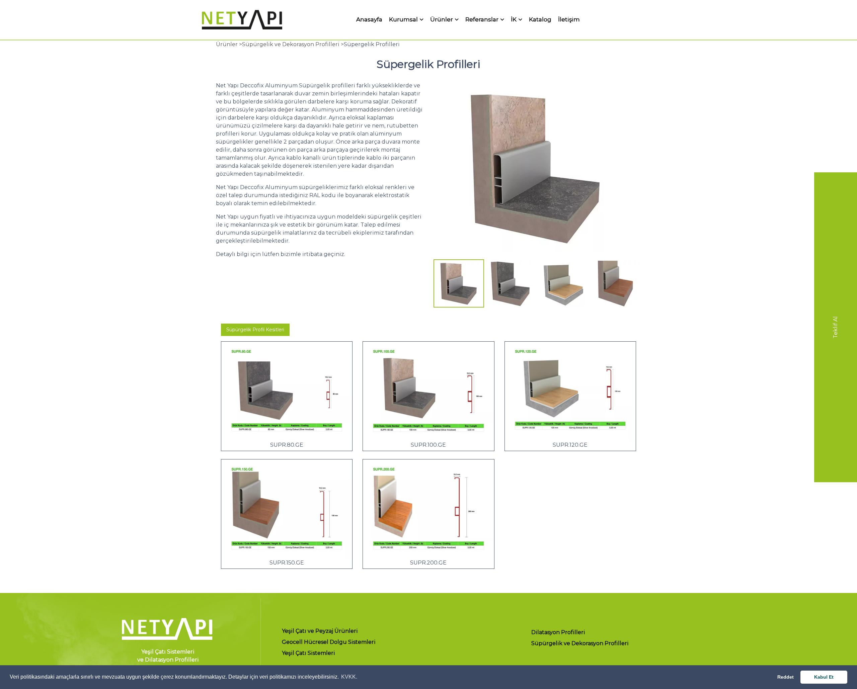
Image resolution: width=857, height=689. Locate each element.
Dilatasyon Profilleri (558, 632)
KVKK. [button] (349, 677)
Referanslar (481, 20)
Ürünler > (229, 44)
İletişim (569, 19)
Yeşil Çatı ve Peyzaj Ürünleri (320, 631)
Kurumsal (403, 20)
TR (641, 19)
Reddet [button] (785, 677)
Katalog (540, 19)
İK (514, 20)
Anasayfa (369, 19)
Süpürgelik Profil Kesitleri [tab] (255, 330)
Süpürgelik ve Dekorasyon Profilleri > (293, 44)
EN (654, 19)
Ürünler (441, 20)
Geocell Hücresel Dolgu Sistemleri (329, 642)
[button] (442, 173)
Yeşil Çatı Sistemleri (308, 653)
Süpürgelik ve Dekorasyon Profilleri (580, 644)
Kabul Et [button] (824, 677)
